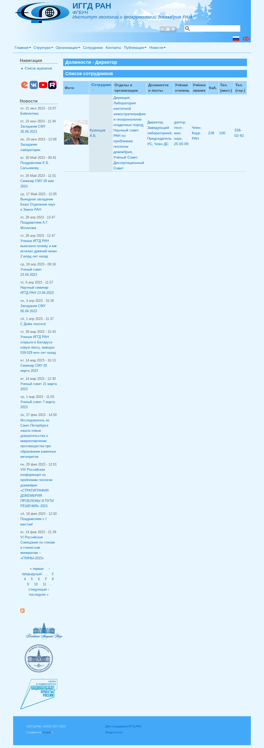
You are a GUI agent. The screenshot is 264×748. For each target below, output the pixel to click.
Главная (21, 48)
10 (36, 584)
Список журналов (38, 68)
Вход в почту (113, 732)
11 (44, 584)
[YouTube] (43, 88)
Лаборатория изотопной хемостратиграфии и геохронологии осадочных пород (129, 114)
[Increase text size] (174, 31)
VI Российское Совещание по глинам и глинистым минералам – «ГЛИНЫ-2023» (37, 548)
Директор (155, 122)
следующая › (38, 589)
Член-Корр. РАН (197, 132)
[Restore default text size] (168, 31)
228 (211, 133)
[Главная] (42, 22)
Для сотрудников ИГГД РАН (123, 726)
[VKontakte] (34, 88)
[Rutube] (52, 88)
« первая (37, 569)
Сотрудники (93, 47)
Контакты (113, 47)
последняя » (38, 594)
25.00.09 (181, 144)
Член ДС (161, 144)
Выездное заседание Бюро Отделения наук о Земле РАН (37, 204)
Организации (66, 48)
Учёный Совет (125, 157)
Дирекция (121, 98)
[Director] (246, 39)
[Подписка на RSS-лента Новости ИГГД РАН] (24, 611)
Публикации (133, 48)
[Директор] (236, 39)
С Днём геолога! (33, 324)
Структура (41, 48)
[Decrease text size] (162, 31)
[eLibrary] (24, 88)
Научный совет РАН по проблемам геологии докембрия (126, 141)
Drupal (48, 732)
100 (222, 133)
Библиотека (29, 113)
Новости (155, 48)
